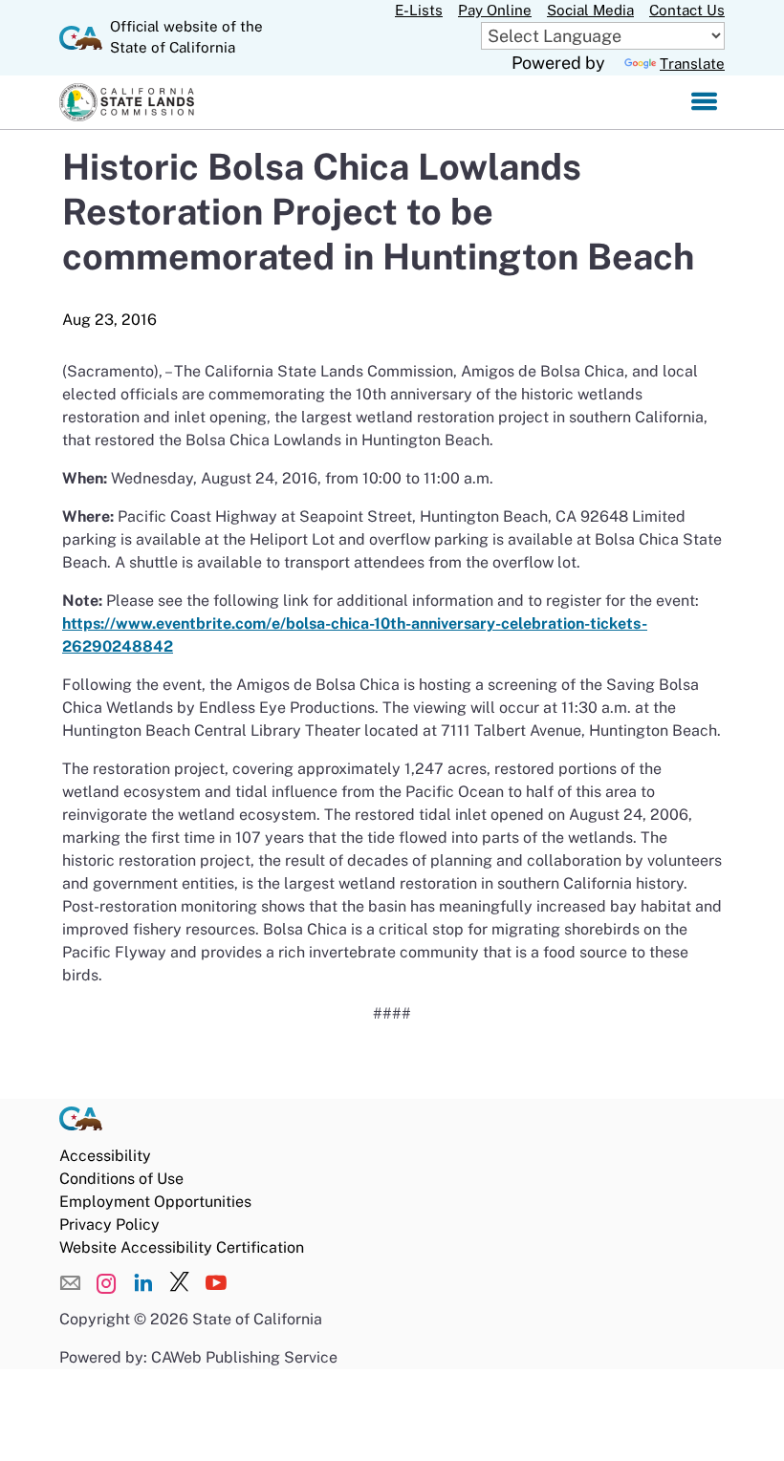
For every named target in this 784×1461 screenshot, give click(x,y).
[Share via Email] (70, 1283)
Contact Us (687, 10)
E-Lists (419, 10)
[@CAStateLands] (179, 1283)
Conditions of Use (121, 1179)
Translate (692, 63)
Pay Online (495, 10)
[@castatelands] (107, 1283)
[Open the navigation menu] (704, 102)
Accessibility (105, 1156)
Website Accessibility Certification (181, 1247)
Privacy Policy (109, 1224)
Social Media (590, 10)
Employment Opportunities (155, 1201)
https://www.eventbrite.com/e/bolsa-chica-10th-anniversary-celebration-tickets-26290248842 (354, 634)
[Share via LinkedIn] (143, 1283)
